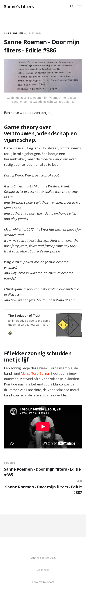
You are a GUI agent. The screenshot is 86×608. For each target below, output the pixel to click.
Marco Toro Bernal (35, 373)
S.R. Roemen (15, 33)
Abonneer (43, 570)
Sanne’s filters (19, 6)
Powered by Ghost (43, 582)
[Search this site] (72, 6)
